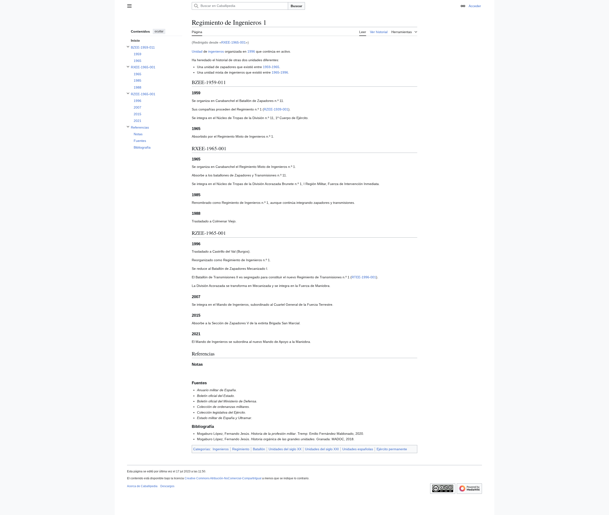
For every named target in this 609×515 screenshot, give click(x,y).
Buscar (296, 6)
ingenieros (216, 51)
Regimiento (240, 449)
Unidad (197, 51)
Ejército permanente (392, 449)
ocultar (159, 31)
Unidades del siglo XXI (322, 449)
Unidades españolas (357, 449)
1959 (266, 67)
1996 (251, 51)
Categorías (201, 449)
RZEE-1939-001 (276, 109)
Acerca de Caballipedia (142, 486)
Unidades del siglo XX (285, 449)
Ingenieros (221, 449)
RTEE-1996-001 (364, 277)
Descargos (167, 486)
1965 (275, 67)
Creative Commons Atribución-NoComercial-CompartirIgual (223, 478)
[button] (129, 6)
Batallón (259, 449)
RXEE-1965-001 (233, 42)
